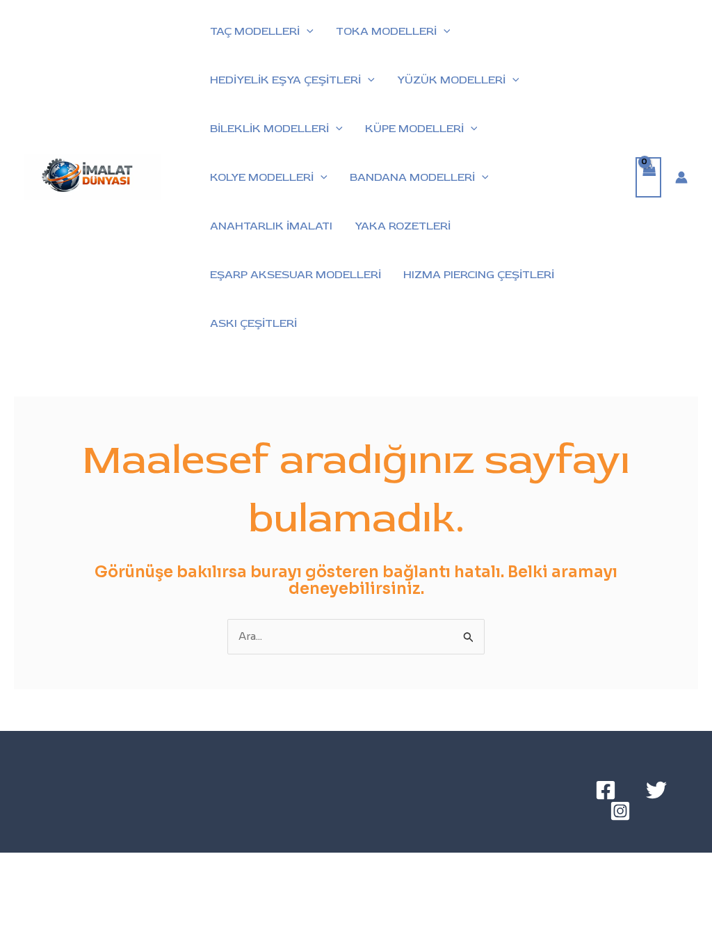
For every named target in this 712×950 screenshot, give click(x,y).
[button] (307, 31)
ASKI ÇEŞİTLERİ (253, 323)
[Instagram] (620, 810)
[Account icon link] (681, 177)
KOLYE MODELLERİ (262, 177)
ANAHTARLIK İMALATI (271, 226)
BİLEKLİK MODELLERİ (269, 129)
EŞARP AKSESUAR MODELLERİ (295, 275)
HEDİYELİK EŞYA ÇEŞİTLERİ (285, 80)
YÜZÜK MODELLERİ (451, 80)
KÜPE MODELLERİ (414, 129)
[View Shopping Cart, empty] (649, 177)
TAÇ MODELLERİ (255, 31)
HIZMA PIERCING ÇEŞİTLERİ (478, 275)
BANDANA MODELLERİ (412, 177)
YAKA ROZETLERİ (403, 226)
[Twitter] (656, 790)
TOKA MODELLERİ (386, 31)
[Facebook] (605, 790)
